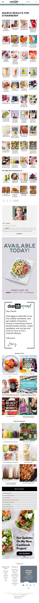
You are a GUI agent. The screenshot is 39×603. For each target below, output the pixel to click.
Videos (15, 584)
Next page (16, 200)
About (5, 573)
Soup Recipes (15, 583)
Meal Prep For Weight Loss (8, 508)
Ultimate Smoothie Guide (7, 506)
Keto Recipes (15, 574)
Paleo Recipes (15, 569)
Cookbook (5, 575)
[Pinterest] (28, 588)
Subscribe (5, 570)
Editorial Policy (18, 597)
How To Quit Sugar (6, 504)
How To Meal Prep (6, 497)
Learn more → (19, 233)
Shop (5, 580)
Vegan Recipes (14, 575)
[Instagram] (27, 585)
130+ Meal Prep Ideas (6, 493)
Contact (6, 577)
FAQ (6, 578)
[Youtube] (23, 585)
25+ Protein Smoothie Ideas (8, 495)
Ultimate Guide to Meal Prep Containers (10, 499)
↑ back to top (19, 563)
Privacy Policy (17, 596)
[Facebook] (34, 585)
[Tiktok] (30, 585)
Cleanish (7, 228)
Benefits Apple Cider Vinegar (8, 502)
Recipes (6, 572)
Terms (22, 596)
